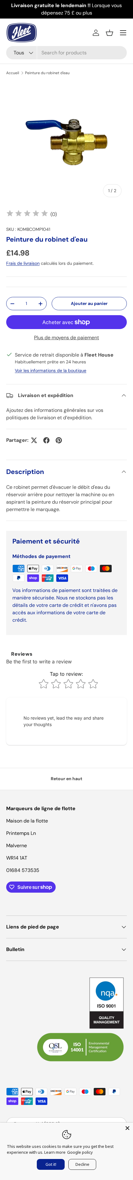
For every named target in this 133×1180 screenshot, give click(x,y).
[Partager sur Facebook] (46, 440)
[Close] (127, 1128)
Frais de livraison (23, 263)
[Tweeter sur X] (34, 440)
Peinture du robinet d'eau (47, 72)
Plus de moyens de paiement (66, 337)
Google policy (80, 1152)
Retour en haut (66, 778)
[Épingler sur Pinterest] (59, 440)
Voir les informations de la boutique (50, 370)
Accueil (12, 72)
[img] (27, 214)
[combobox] (66, 52)
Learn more (55, 1152)
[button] (109, 33)
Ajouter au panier (89, 303)
